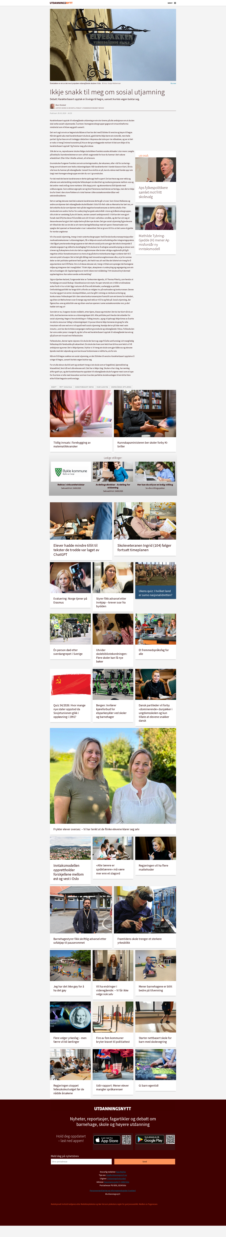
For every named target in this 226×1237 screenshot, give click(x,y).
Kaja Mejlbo (121, 1172)
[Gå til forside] (61, 3)
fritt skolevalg (65, 387)
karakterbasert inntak (84, 387)
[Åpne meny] (175, 3)
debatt (54, 387)
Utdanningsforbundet (116, 1178)
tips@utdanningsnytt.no (116, 1175)
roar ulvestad (102, 387)
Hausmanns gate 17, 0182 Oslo (116, 1182)
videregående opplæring (121, 387)
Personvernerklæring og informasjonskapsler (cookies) (113, 1190)
